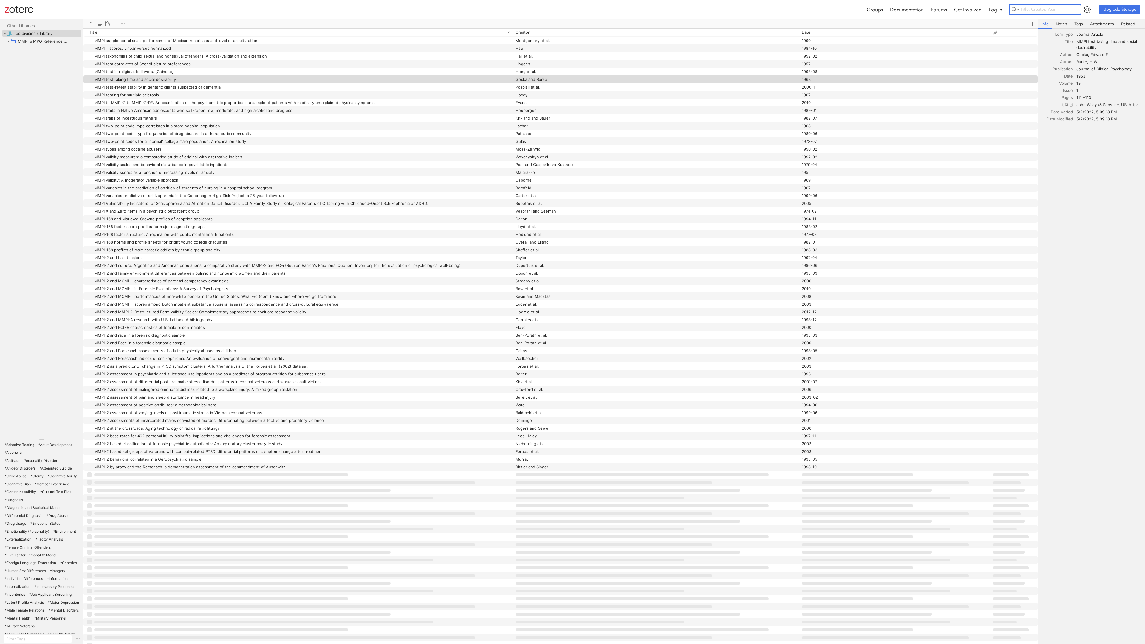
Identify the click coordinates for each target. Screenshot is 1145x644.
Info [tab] (1045, 23)
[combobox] (1108, 34)
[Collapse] (4, 33)
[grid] (560, 336)
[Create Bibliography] (108, 24)
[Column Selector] (1030, 24)
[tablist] (1091, 24)
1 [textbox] (1077, 90)
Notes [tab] (1061, 23)
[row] (560, 32)
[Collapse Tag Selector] (41, 439)
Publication (1063, 68)
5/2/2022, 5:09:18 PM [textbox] (1096, 111)
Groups (875, 10)
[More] (122, 24)
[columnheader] (298, 32)
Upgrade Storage (1119, 9)
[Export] (91, 24)
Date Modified (1060, 119)
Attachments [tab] (1102, 23)
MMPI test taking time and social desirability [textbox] (1107, 44)
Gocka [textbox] (1082, 54)
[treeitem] (41, 33)
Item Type (1064, 34)
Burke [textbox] (1081, 61)
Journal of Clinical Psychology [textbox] (1104, 68)
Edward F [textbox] (1099, 54)
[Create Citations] (99, 24)
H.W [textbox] (1093, 61)
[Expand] (8, 41)
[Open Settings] (1087, 9)
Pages (1067, 97)
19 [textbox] (1078, 83)
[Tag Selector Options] (77, 639)
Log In (995, 10)
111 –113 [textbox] (1083, 97)
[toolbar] (560, 23)
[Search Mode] (1015, 9)
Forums (939, 10)
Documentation (907, 10)
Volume (1066, 83)
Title (1069, 41)
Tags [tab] (1078, 23)
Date (1068, 76)
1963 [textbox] (1080, 76)
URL (1065, 105)
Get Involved (968, 10)
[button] (19, 445)
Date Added (1062, 111)
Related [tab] (1128, 23)
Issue (1068, 90)
